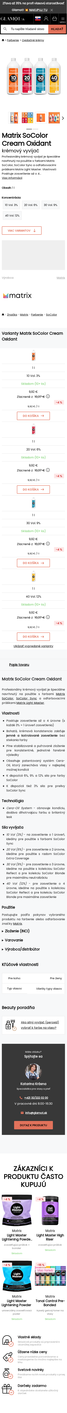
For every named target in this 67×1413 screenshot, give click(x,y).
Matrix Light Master (30, 703)
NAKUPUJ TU (38, 10)
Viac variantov (19, 230)
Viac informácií (12, 178)
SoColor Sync (26, 698)
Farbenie (13, 40)
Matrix (61, 278)
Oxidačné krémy (33, 40)
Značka (12, 315)
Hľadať (57, 29)
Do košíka (31, 415)
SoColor (51, 315)
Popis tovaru (19, 665)
